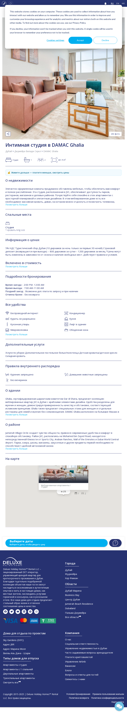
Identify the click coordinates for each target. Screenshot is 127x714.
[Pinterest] (30, 611)
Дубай (8, 151)
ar (123, 3)
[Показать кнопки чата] (119, 706)
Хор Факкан (71, 578)
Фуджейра (71, 573)
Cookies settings (55, 40)
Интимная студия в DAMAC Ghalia (57, 478)
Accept (80, 40)
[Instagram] (36, 611)
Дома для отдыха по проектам (24, 633)
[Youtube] (17, 611)
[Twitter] (11, 611)
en (117, 3)
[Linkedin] (24, 611)
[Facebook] (5, 611)
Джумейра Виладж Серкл (27, 151)
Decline (105, 40)
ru (112, 3)
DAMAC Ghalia (50, 151)
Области (71, 584)
